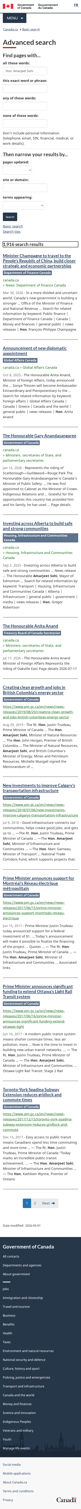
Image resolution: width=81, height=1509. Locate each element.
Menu (13, 18)
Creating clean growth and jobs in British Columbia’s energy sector (34, 690)
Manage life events (16, 1448)
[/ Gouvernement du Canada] (30, 6)
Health (7, 1333)
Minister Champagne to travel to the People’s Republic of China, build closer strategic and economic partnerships (39, 260)
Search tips (12, 231)
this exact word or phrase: (25, 80)
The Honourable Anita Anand (30, 625)
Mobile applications (17, 1473)
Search (10, 217)
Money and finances (17, 1404)
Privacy (8, 1500)
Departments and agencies (22, 1265)
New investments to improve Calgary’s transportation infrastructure (39, 788)
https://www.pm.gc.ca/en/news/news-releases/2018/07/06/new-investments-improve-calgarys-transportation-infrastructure (40, 809)
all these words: (16, 63)
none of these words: (21, 115)
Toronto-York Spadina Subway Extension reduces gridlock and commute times (32, 1094)
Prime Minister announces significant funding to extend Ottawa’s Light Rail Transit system (38, 991)
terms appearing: (17, 197)
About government (16, 1274)
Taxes (7, 1342)
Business (9, 1315)
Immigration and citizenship (23, 1298)
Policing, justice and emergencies (26, 1377)
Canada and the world (18, 1395)
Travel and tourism (16, 1307)
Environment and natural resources (28, 1351)
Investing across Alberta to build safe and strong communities (38, 526)
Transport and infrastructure (23, 1386)
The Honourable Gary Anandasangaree (39, 435)
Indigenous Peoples (17, 1422)
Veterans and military (18, 1430)
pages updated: (16, 162)
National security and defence (24, 1360)
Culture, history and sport (21, 1369)
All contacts (11, 1256)
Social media (12, 1465)
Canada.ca (10, 29)
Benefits (9, 1324)
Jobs (6, 1289)
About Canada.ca (15, 1482)
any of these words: (19, 98)
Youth (7, 1439)
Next (50, 1204)
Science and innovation (19, 1413)
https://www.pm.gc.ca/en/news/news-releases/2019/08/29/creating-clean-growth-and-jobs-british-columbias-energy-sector (38, 711)
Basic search (31, 29)
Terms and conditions (18, 1491)
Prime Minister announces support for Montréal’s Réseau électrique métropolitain (38, 883)
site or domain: (16, 179)
